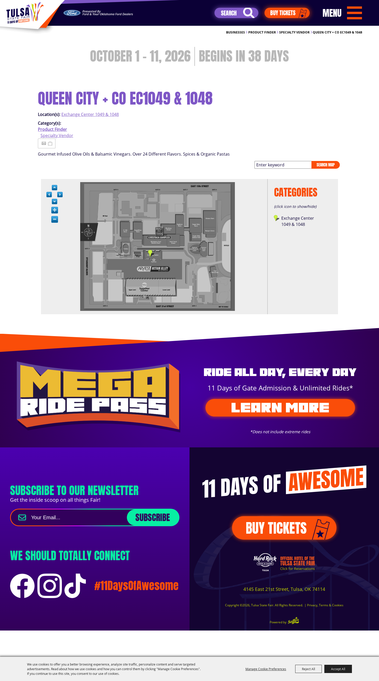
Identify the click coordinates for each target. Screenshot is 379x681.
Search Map (326, 165)
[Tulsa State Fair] (25, 13)
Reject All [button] (308, 669)
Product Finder (262, 32)
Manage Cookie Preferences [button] (265, 669)
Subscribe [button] (152, 517)
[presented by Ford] (98, 13)
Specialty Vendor (294, 32)
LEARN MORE (280, 407)
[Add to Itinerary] (50, 143)
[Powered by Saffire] (293, 621)
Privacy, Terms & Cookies (325, 605)
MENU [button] (332, 12)
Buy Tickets (282, 12)
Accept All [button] (338, 669)
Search (248, 13)
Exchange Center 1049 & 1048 (90, 114)
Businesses (235, 32)
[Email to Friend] (44, 143)
